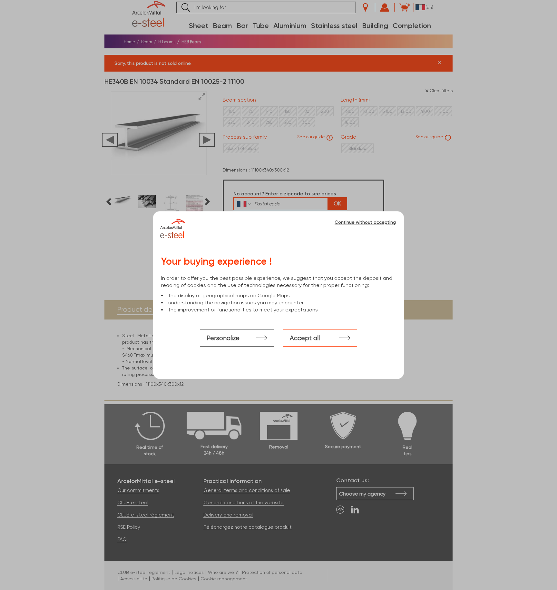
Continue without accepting (365, 222)
